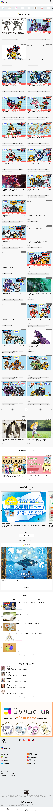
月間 (39, 599)
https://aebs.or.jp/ (4, 797)
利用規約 (29, 781)
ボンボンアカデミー (5, 768)
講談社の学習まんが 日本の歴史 (7, 773)
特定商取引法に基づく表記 (26, 785)
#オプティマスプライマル (41, 196)
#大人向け (36, 247)
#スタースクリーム (20, 119)
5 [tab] (28, 587)
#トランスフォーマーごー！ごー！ (13, 39)
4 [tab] (27, 587)
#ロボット (10, 65)
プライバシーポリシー (30, 783)
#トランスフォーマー (5, 39)
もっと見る (26, 655)
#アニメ (10, 195)
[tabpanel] (26, 566)
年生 (38, 5)
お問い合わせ (23, 781)
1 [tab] (24, 587)
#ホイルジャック (22, 145)
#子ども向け (36, 65)
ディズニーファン (4, 771)
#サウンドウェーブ (16, 300)
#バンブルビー (11, 119)
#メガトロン (15, 119)
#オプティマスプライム (5, 119)
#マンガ (48, 39)
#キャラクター (47, 117)
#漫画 (45, 39)
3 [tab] (26, 587)
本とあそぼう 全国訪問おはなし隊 (8, 775)
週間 (14, 599)
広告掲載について (21, 783)
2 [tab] (25, 587)
